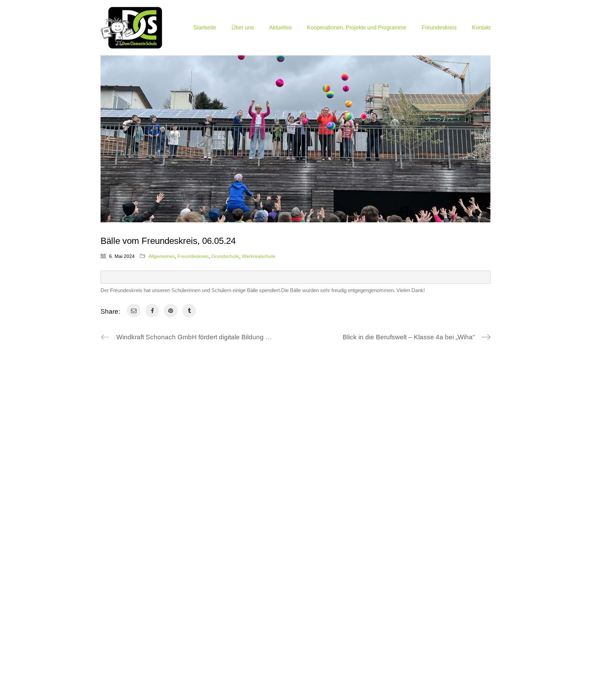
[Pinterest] (171, 310)
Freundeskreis (193, 256)
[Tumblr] (189, 310)
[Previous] (111, 139)
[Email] (134, 310)
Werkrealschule (258, 256)
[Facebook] (152, 310)
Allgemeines (161, 256)
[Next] (480, 139)
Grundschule (225, 256)
